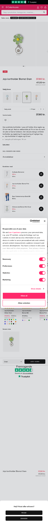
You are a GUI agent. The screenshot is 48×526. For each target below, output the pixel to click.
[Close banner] (44, 221)
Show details (36, 289)
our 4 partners (15, 232)
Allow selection (24, 303)
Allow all (24, 296)
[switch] (42, 266)
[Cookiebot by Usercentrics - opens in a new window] (30, 221)
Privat (24, 513)
